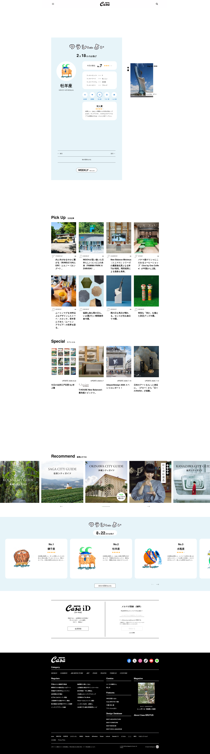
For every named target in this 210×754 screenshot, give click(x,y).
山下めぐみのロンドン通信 (59, 697)
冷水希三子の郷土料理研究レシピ (87, 707)
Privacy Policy (61, 740)
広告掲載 (53, 740)
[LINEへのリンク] (157, 661)
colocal (108, 736)
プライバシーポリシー (128, 620)
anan (52, 736)
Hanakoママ (115, 736)
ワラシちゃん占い (111, 708)
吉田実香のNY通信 (56, 694)
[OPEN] (53, 4)
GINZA (81, 736)
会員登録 (78, 628)
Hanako (87, 736)
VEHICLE (113, 673)
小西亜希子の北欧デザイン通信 (60, 701)
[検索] (157, 4)
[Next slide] (148, 506)
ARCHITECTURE (77, 673)
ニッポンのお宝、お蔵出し (85, 704)
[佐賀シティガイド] (62, 482)
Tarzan (102, 736)
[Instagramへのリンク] (140, 661)
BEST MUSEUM (111, 726)
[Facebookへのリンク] (129, 661)
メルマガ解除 (132, 632)
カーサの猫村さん (111, 684)
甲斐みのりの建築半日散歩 (59, 684)
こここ (129, 736)
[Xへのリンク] (135, 661)
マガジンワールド (143, 736)
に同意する (131, 620)
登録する (132, 628)
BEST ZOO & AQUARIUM (114, 729)
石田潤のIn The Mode (83, 697)
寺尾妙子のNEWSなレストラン (60, 691)
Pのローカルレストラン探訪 (85, 701)
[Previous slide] (61, 506)
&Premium (95, 736)
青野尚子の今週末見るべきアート (61, 687)
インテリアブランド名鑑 (58, 707)
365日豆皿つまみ (111, 698)
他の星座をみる (86, 159)
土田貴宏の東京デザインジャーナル (87, 687)
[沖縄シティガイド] (106, 482)
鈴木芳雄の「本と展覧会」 (85, 691)
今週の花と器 (110, 705)
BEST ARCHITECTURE (113, 719)
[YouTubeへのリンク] (151, 661)
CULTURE (123, 673)
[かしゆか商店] (150, 482)
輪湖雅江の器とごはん (84, 684)
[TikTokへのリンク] (146, 661)
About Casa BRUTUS (143, 715)
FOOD (95, 673)
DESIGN (54, 673)
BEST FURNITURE (112, 722)
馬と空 (108, 687)
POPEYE (65, 736)
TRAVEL (103, 673)
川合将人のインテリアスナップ (86, 694)
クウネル (123, 736)
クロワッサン (73, 736)
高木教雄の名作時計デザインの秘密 (61, 704)
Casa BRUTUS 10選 (112, 702)
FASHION (63, 673)
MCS (135, 736)
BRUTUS (58, 736)
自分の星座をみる (105, 585)
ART (87, 673)
